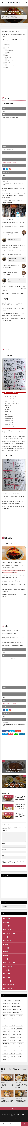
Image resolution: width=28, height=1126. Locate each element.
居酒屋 (6, 922)
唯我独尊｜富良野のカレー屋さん (9, 162)
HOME (3, 24)
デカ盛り (6, 970)
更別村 (6, 1059)
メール (4, 849)
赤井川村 (20, 1056)
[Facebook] (5, 731)
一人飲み (7, 918)
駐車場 (7, 52)
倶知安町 (13, 1037)
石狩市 (13, 1015)
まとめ (6, 67)
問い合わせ (14, 1115)
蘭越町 (13, 1056)
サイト (3, 855)
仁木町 (13, 1050)
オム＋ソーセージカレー (11, 65)
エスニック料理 (8, 966)
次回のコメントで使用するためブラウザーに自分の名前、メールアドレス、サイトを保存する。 (13, 862)
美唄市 (20, 1028)
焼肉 (6, 936)
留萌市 (20, 1031)
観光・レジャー (8, 988)
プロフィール (5, 1114)
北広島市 (13, 1022)
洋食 (5, 955)
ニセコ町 (20, 1050)
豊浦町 (6, 1046)
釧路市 (20, 1022)
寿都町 (19, 1040)
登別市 (6, 1028)
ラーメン (6, 925)
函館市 (13, 1028)
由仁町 (19, 1053)
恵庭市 (6, 1018)
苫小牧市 (20, 1025)
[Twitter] (12, 731)
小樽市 (20, 1018)
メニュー (6, 55)
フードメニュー (9, 57)
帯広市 (6, 1022)
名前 (3, 843)
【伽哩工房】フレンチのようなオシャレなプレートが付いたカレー (20, 806)
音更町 (14, 1034)
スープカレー (7, 929)
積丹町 (20, 1037)
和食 (6, 951)
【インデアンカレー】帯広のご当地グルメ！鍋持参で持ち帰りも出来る (20, 798)
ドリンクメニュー (9, 60)
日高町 (6, 1053)
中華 (6, 959)
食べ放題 (6, 973)
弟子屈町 (6, 1043)
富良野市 (15, 17)
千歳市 (13, 1025)
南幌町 (6, 1050)
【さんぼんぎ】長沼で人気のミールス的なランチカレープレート (7, 1102)
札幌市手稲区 (7, 1012)
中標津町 (13, 1046)
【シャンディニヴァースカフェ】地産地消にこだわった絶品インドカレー (21, 1086)
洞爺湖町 (21, 1043)
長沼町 (20, 1046)
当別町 (14, 1043)
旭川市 (6, 1015)
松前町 (13, 1053)
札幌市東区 (17, 1000)
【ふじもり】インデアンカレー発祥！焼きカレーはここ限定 (20, 815)
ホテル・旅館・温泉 (9, 984)
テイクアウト (7, 981)
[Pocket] (10, 734)
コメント (4, 830)
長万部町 (6, 1034)
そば (6, 944)
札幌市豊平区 (7, 1009)
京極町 (6, 1037)
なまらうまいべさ (17, 1118)
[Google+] (18, 731)
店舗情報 (6, 47)
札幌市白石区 (16, 1006)
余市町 (6, 1056)
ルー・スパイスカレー (7, 17)
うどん (6, 947)
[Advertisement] (14, 81)
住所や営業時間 (9, 50)
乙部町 (20, 1034)
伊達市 (6, 1025)
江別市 (13, 1018)
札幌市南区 (16, 1003)
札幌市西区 (7, 1003)
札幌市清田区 (17, 1012)
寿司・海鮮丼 (7, 940)
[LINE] (16, 734)
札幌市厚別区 (17, 1009)
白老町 (6, 1040)
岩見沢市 (20, 1015)
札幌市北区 (7, 1006)
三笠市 (14, 1031)
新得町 (13, 1040)
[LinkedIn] (22, 734)
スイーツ (6, 977)
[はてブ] (5, 734)
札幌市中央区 (7, 1000)
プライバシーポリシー (21, 1114)
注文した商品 (7, 62)
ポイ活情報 (12, 1114)
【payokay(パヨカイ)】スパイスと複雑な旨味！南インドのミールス (21, 1102)
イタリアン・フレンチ (9, 962)
